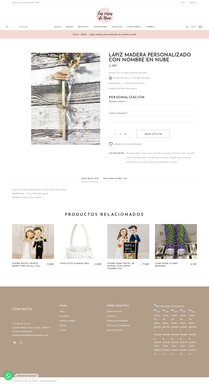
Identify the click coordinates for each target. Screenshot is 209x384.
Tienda (62, 330)
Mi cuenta (64, 315)
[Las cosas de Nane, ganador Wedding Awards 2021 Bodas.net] (184, 332)
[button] (8, 375)
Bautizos (130, 153)
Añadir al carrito (153, 133)
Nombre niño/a (118, 101)
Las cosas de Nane (28, 380)
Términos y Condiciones (118, 325)
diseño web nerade (48, 380)
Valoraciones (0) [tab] (115, 179)
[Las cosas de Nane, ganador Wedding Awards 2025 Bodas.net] (158, 332)
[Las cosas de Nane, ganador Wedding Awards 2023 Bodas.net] (175, 332)
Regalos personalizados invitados (162, 161)
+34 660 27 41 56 (21, 323)
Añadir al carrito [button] (33, 243)
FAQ (183, 2)
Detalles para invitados (158, 157)
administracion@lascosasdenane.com (30, 335)
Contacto (192, 2)
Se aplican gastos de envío (134, 72)
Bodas (138, 153)
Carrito (62, 325)
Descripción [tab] (90, 179)
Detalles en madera (162, 153)
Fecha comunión (118, 113)
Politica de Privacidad (117, 320)
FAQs (62, 311)
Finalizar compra (67, 320)
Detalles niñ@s (179, 153)
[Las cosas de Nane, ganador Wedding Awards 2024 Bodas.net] (167, 332)
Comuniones (147, 153)
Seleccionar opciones (176, 243)
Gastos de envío (115, 330)
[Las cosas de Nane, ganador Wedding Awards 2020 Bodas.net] (193, 332)
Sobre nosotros (114, 311)
